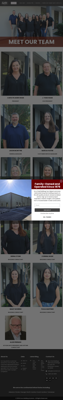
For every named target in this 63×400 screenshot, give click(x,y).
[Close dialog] (61, 181)
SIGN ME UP (47, 210)
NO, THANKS (47, 217)
